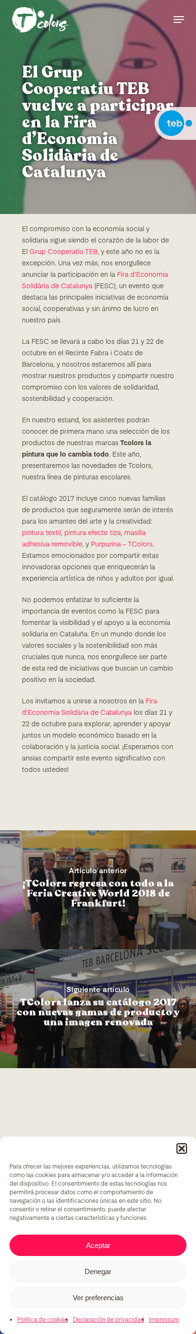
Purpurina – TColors (122, 544)
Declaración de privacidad (108, 1320)
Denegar (98, 1271)
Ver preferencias (98, 1298)
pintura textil (41, 533)
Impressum (164, 1320)
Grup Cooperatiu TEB (63, 252)
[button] (181, 1148)
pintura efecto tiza (92, 533)
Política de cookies (42, 1320)
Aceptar (98, 1245)
